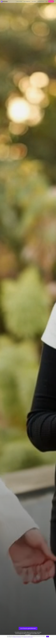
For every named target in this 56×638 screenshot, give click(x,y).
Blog (46, 1)
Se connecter (51, 1)
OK (47, 636)
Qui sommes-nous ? (41, 1)
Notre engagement (27, 1)
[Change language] (55, 1)
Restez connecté (19, 1)
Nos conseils (34, 1)
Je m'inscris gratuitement (28, 628)
